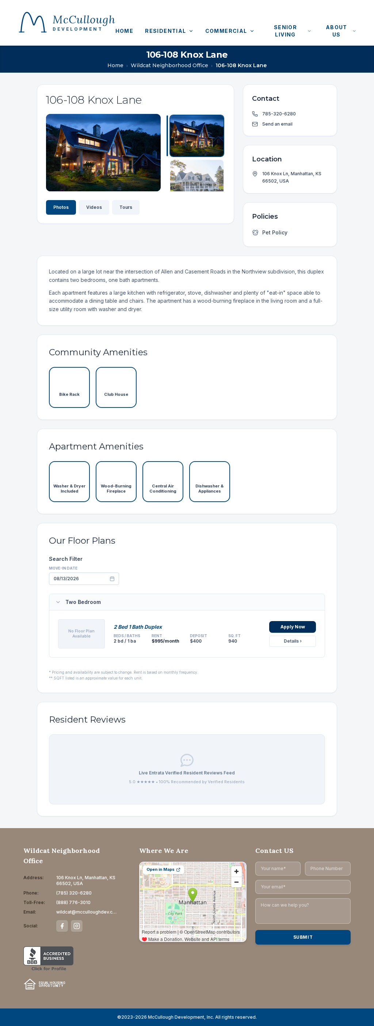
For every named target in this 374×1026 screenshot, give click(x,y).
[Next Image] (149, 152)
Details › (293, 641)
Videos (94, 207)
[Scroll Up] (196, 121)
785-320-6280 (279, 113)
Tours (125, 207)
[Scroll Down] (196, 184)
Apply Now (292, 626)
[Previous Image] (57, 152)
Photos (61, 207)
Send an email (277, 124)
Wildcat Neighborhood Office (169, 65)
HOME (124, 31)
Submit (303, 937)
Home (115, 65)
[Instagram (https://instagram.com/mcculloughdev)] (77, 926)
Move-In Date (63, 568)
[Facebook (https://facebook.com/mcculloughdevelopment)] (62, 926)
